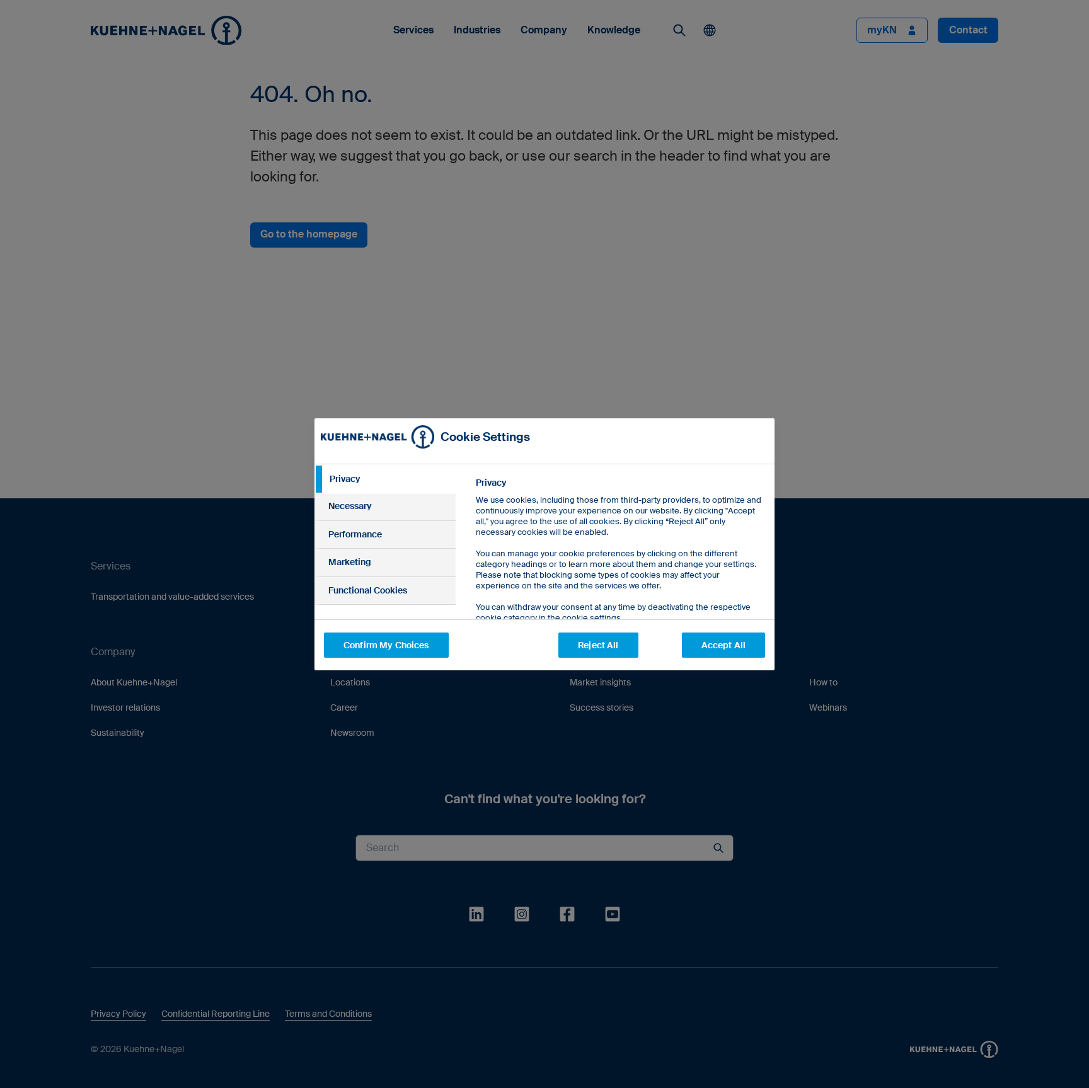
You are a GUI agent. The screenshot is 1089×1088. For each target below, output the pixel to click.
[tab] (385, 479)
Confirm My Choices (386, 645)
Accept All (723, 645)
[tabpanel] (620, 578)
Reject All (598, 645)
